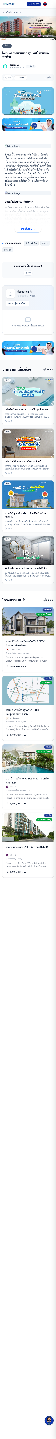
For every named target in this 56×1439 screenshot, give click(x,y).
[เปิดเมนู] (51, 4)
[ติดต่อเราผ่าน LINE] (49, 1420)
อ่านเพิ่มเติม (26, 229)
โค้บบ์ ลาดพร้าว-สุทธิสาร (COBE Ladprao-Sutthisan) (23, 712)
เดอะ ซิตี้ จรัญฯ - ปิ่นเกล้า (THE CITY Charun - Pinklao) (25, 643)
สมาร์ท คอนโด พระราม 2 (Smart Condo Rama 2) (27, 781)
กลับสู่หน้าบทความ (13, 12)
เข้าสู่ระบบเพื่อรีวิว (19, 303)
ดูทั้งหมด (47, 369)
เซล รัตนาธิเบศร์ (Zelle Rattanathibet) (27, 847)
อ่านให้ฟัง (22, 77)
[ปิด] (53, 1417)
